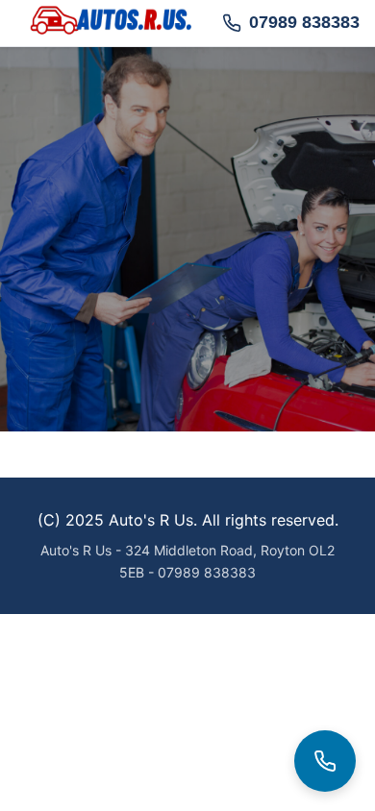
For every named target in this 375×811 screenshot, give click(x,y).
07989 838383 (304, 22)
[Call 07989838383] (325, 761)
